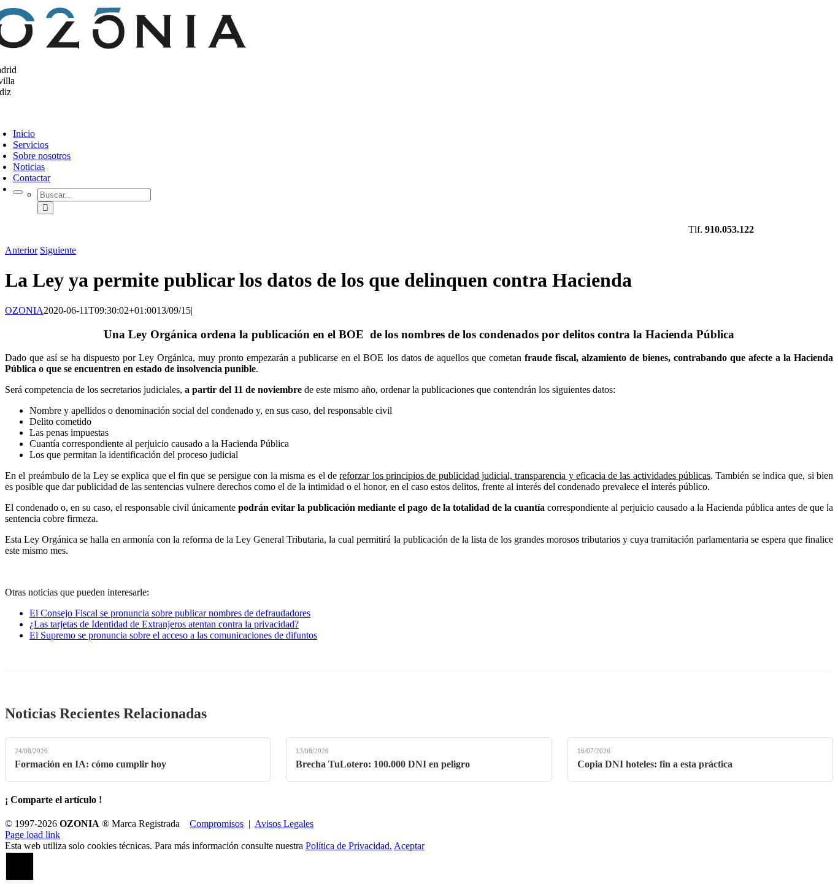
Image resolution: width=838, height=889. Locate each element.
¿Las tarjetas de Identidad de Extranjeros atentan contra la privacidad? (164, 624)
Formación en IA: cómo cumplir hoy (90, 764)
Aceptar (409, 845)
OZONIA (24, 310)
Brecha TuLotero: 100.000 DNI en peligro (383, 764)
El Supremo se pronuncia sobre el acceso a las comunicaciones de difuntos (173, 635)
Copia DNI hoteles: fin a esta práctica (654, 764)
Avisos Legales (284, 823)
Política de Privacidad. (349, 845)
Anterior (21, 250)
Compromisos (217, 823)
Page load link (32, 834)
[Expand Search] (18, 192)
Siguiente (58, 250)
